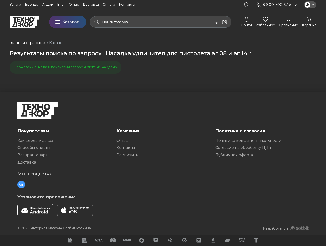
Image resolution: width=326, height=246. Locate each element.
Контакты (125, 147)
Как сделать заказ (35, 140)
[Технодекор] (25, 22)
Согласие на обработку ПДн (243, 147)
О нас (122, 140)
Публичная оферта (234, 155)
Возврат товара (32, 155)
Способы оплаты (33, 147)
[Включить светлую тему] (310, 4)
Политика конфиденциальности (248, 140)
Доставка (26, 162)
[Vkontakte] (21, 184)
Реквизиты (127, 155)
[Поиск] (97, 22)
